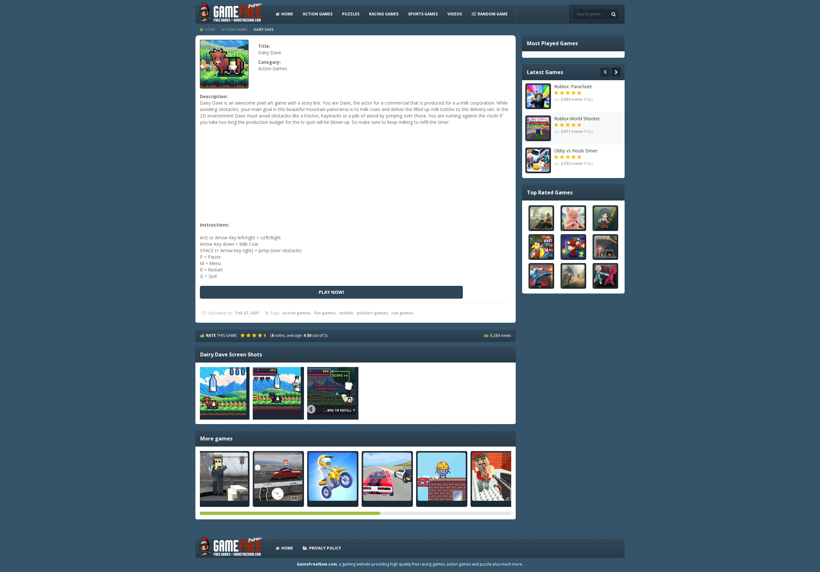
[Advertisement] (354, 177)
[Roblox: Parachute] (538, 96)
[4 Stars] (261, 335)
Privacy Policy (325, 548)
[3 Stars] (255, 335)
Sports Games (423, 14)
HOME (287, 14)
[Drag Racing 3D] (278, 476)
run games (402, 313)
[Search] (613, 14)
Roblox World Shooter (577, 118)
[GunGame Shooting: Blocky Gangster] (496, 476)
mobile (346, 313)
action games (296, 313)
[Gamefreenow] (230, 13)
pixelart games (372, 313)
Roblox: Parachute (573, 86)
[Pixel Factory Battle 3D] (224, 476)
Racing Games (383, 14)
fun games (325, 313)
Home (210, 29)
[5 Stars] (266, 335)
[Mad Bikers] (332, 476)
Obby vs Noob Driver (576, 151)
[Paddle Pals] (441, 476)
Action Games (317, 14)
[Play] (541, 218)
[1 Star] (243, 335)
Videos (454, 14)
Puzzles (350, 14)
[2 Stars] (249, 335)
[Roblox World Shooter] (538, 128)
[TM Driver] (387, 476)
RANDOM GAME (493, 14)
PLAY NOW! (331, 292)
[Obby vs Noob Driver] (538, 160)
